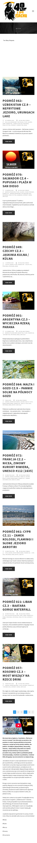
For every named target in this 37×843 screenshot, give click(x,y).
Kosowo (25, 685)
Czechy (7, 264)
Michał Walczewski (24, 120)
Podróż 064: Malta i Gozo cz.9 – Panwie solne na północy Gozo (18, 390)
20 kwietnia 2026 (9, 613)
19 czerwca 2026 (9, 331)
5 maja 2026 (8, 400)
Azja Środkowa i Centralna (15, 122)
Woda (25, 125)
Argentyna (20, 333)
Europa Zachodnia (15, 401)
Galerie (30, 122)
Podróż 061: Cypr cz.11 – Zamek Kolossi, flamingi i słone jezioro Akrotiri (18, 539)
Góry (4, 123)
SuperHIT (13, 125)
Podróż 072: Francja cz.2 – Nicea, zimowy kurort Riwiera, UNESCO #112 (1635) (18, 463)
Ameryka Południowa (11, 333)
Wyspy (13, 405)
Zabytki (21, 554)
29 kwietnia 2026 (9, 475)
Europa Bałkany (14, 685)
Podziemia (5, 266)
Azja (6, 122)
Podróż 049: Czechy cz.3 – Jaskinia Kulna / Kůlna (16, 253)
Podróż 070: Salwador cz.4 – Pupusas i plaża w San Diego (17, 180)
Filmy (25, 122)
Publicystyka (6, 125)
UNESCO (14, 479)
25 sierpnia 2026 (9, 120)
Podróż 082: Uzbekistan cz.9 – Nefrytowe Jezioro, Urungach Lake (18, 108)
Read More (8, 141)
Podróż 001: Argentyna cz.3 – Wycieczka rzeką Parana (16, 321)
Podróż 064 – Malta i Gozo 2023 (22, 403)
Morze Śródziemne (8, 403)
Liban (24, 615)
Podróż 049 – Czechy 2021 (25, 264)
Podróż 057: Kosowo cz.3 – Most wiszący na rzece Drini (16, 673)
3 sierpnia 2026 (9, 190)
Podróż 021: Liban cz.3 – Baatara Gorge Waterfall (17, 605)
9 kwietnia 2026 (9, 683)
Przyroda (26, 123)
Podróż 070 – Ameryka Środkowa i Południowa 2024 (17, 193)
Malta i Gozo (29, 401)
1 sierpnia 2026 (9, 263)
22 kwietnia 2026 (9, 551)
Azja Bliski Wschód (13, 615)
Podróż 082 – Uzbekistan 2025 (14, 123)
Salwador (19, 195)
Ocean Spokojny (29, 192)
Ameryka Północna (10, 192)
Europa (12, 264)
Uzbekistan (20, 125)
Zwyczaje (5, 196)
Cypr (6, 553)
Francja (22, 476)
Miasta (5, 478)
